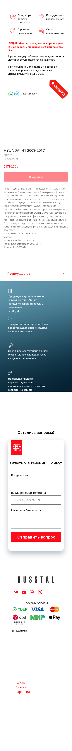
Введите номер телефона (28, 492)
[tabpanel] (36, 353)
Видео (20, 683)
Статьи (21, 687)
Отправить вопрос (36, 537)
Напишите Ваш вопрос (26, 510)
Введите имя (19, 475)
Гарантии (23, 692)
